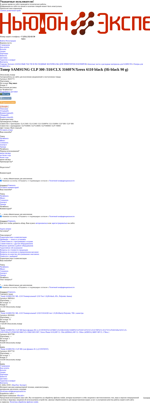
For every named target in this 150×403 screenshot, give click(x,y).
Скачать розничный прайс (10, 11)
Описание (4, 109)
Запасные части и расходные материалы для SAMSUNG (110, 64)
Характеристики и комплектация (13, 237)
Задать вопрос (5, 229)
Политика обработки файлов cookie (24, 402)
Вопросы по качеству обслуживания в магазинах (19, 254)
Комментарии (6, 113)
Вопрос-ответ (6, 117)
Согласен (146, 398)
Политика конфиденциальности (13, 391)
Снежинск (4, 143)
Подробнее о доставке (9, 92)
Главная (3, 64)
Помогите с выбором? (9, 256)
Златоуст (3, 145)
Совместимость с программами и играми (16, 241)
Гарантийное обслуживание (11, 248)
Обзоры (4, 115)
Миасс (2, 140)
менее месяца (5, 153)
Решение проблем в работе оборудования (16, 246)
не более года (5, 155)
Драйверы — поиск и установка (13, 239)
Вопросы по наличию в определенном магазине (19, 252)
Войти (2, 41)
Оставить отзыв (6, 130)
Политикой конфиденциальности (62, 181)
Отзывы (4, 111)
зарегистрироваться (59, 223)
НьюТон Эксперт (19, 385)
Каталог (11, 64)
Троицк (3, 147)
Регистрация (11, 41)
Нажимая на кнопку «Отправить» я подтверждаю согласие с (38, 181)
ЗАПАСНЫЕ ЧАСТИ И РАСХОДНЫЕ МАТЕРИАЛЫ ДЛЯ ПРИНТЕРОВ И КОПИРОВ (51, 64)
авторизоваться (42, 223)
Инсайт (20, 396)
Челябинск (4, 138)
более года (4, 157)
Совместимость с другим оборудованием (16, 244)
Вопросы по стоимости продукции (14, 250)
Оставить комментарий (9, 187)
